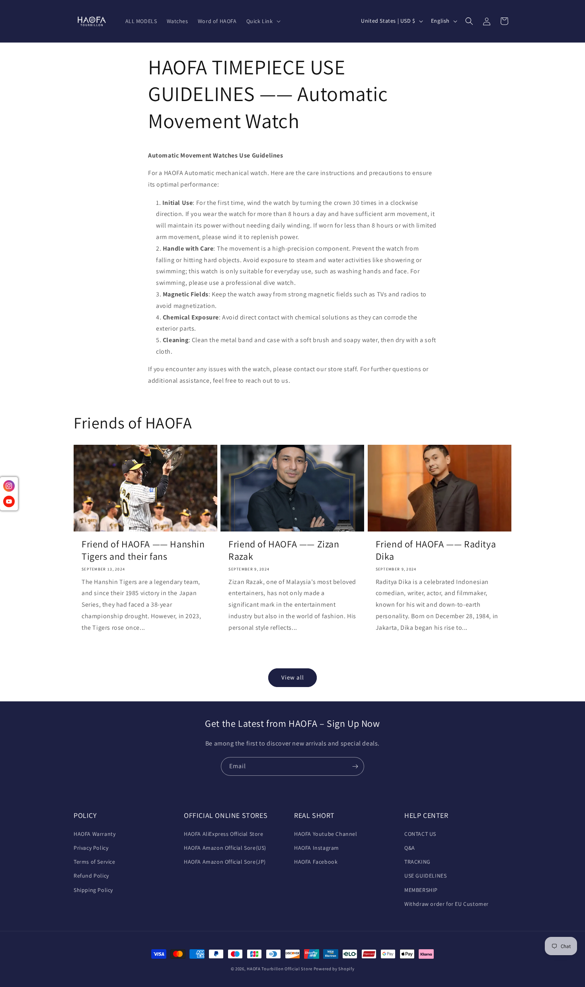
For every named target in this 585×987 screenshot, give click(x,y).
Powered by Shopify (334, 968)
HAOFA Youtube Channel (325, 833)
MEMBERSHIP (421, 890)
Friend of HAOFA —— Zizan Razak (283, 550)
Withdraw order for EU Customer (446, 903)
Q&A (409, 847)
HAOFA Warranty (94, 833)
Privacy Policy (91, 847)
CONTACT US (420, 833)
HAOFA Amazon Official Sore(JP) (225, 861)
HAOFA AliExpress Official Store (223, 833)
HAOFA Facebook (315, 861)
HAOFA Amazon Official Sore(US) (225, 847)
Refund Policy (91, 875)
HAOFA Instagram (316, 847)
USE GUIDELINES (425, 875)
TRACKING (417, 861)
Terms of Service (94, 861)
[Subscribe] (355, 766)
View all (292, 677)
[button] (263, 21)
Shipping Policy (93, 890)
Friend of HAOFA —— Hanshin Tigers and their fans (143, 550)
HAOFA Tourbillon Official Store (280, 968)
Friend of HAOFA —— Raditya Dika (436, 550)
